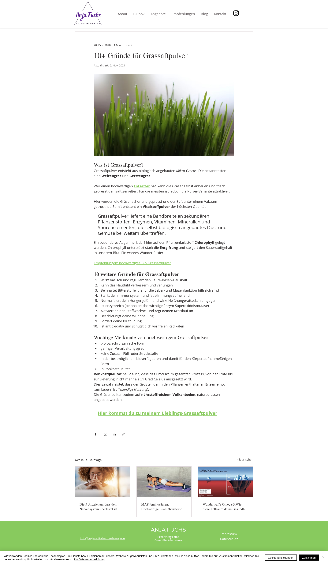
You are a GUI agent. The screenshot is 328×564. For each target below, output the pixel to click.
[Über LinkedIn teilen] (114, 434)
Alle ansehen (245, 459)
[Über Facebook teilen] (95, 434)
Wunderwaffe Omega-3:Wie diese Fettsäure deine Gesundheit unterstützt (225, 506)
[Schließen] (323, 557)
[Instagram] (236, 13)
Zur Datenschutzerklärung (89, 559)
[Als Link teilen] (123, 434)
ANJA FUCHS (168, 529)
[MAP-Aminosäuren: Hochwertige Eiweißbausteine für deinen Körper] (164, 482)
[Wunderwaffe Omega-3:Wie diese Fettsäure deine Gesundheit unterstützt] (225, 482)
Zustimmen (309, 557)
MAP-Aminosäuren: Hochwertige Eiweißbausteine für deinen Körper (161, 506)
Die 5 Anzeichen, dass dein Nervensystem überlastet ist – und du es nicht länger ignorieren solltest (102, 506)
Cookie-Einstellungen (280, 557)
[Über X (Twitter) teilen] (105, 434)
